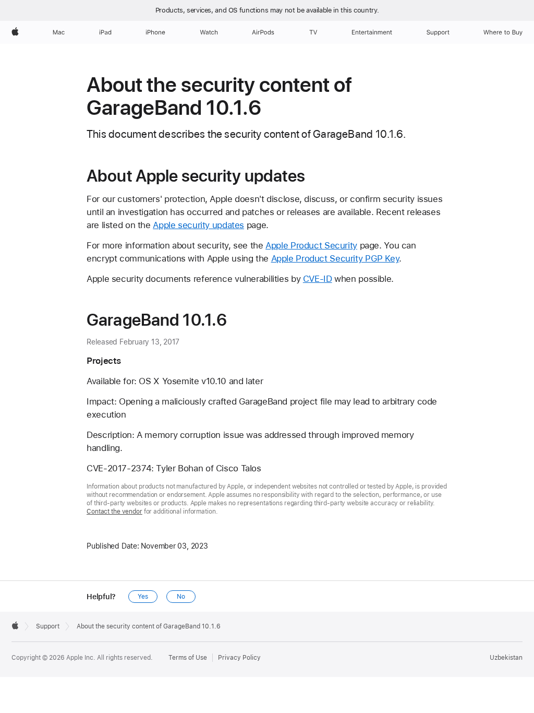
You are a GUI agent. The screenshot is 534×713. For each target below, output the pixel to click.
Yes (143, 596)
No (181, 596)
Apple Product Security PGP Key (335, 258)
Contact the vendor (114, 511)
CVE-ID (317, 279)
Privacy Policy (239, 657)
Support (47, 626)
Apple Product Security (311, 245)
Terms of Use (187, 657)
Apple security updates (198, 225)
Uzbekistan (506, 657)
